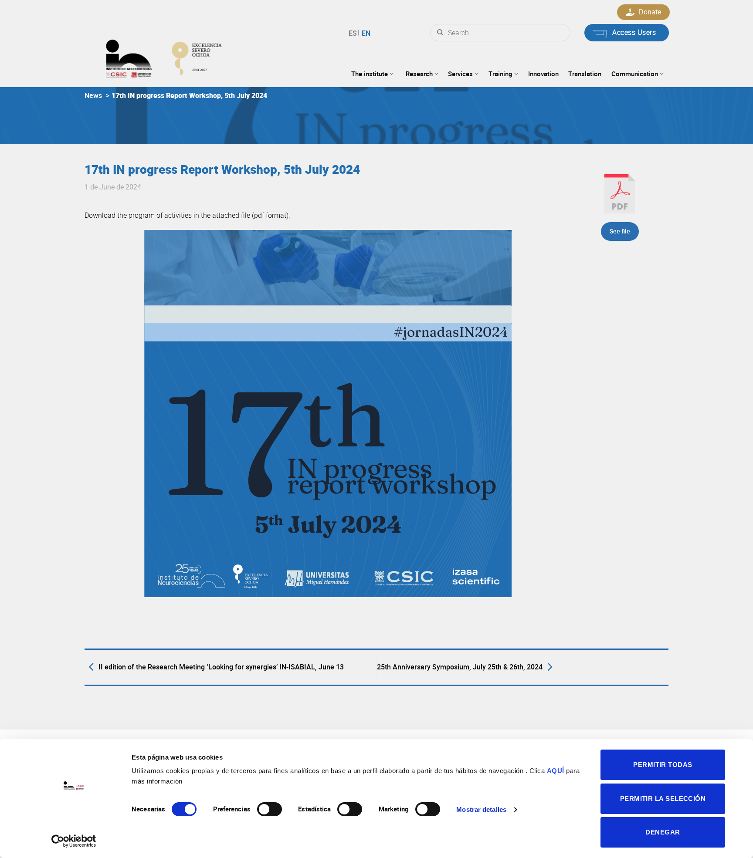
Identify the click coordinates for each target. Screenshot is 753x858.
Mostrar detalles (481, 809)
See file (620, 231)
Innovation (543, 73)
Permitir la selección (663, 798)
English (365, 33)
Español (354, 33)
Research (419, 73)
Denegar (662, 832)
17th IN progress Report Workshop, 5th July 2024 (189, 95)
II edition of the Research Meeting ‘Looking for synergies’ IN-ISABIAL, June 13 (221, 667)
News (93, 95)
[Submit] (440, 32)
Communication (634, 73)
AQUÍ (555, 770)
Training (500, 73)
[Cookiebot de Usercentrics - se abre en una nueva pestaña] (74, 841)
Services (460, 73)
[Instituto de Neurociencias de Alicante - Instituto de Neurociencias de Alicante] (192, 56)
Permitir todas (662, 764)
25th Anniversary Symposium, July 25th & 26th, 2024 (460, 667)
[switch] (269, 809)
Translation (584, 73)
